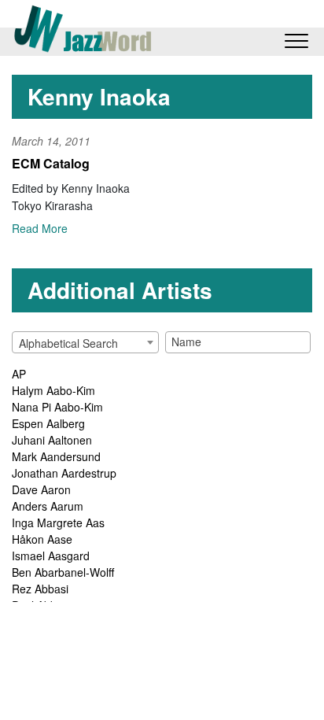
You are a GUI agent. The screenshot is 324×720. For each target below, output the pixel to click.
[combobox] (85, 342)
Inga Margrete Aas (58, 522)
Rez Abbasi (40, 588)
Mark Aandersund (56, 456)
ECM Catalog (51, 163)
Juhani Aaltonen (52, 440)
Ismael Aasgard (51, 555)
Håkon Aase (42, 539)
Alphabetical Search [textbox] (68, 343)
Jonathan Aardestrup (64, 473)
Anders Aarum (47, 506)
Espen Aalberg (48, 423)
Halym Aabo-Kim (53, 390)
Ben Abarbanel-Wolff (63, 572)
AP (19, 374)
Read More (40, 228)
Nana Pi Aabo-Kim (57, 407)
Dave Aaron (41, 489)
